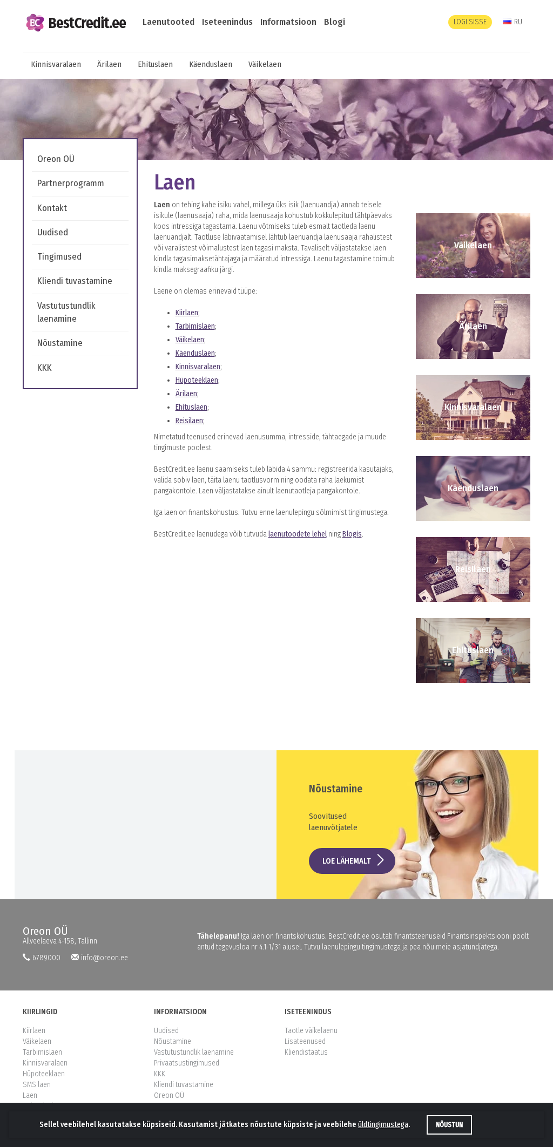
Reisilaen (189, 420)
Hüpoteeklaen (197, 380)
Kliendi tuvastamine (74, 281)
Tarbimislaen (195, 326)
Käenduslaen (210, 64)
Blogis (352, 534)
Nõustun (449, 1125)
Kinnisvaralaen (56, 64)
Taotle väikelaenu (311, 1030)
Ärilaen (109, 64)
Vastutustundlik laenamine (194, 1052)
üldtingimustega (383, 1124)
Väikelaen (264, 64)
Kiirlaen (187, 312)
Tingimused (59, 256)
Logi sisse (470, 21)
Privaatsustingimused (186, 1063)
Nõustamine (60, 343)
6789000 (46, 957)
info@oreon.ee (104, 957)
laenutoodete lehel (297, 534)
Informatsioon (288, 22)
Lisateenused (305, 1041)
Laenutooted (168, 22)
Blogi (334, 22)
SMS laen (37, 1084)
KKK (44, 368)
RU (518, 21)
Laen (30, 1095)
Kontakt (52, 208)
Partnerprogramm (70, 183)
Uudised (52, 232)
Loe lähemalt (346, 861)
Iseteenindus (227, 22)
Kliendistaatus (306, 1052)
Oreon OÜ (56, 159)
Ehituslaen (155, 64)
